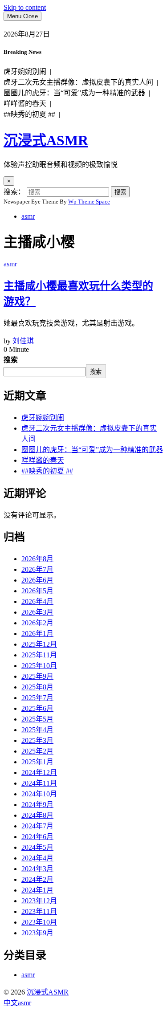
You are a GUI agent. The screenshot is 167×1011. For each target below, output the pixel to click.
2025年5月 (37, 719)
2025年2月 (37, 751)
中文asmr (17, 1003)
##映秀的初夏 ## (47, 471)
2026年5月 (37, 591)
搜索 (11, 359)
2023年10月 (39, 922)
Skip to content (25, 7)
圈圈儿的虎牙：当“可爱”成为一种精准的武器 (92, 449)
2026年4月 (37, 601)
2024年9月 (37, 804)
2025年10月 (39, 665)
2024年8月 (37, 815)
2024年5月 (37, 847)
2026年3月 (37, 612)
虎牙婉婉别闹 (42, 417)
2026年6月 (37, 580)
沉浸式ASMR (46, 140)
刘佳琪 (23, 341)
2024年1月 (37, 890)
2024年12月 (39, 772)
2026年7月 (37, 569)
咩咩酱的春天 (42, 460)
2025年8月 (37, 687)
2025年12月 (39, 644)
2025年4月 (37, 730)
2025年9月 (37, 676)
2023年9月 (37, 933)
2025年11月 (39, 655)
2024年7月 (37, 826)
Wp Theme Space (89, 201)
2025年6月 (37, 708)
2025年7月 (37, 697)
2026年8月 (37, 559)
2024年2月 (37, 879)
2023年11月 (39, 911)
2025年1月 (37, 762)
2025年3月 (37, 740)
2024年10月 (39, 794)
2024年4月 (37, 858)
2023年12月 (39, 901)
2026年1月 (37, 633)
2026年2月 (37, 623)
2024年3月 (37, 868)
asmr (28, 216)
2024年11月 (39, 783)
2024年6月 (37, 836)
